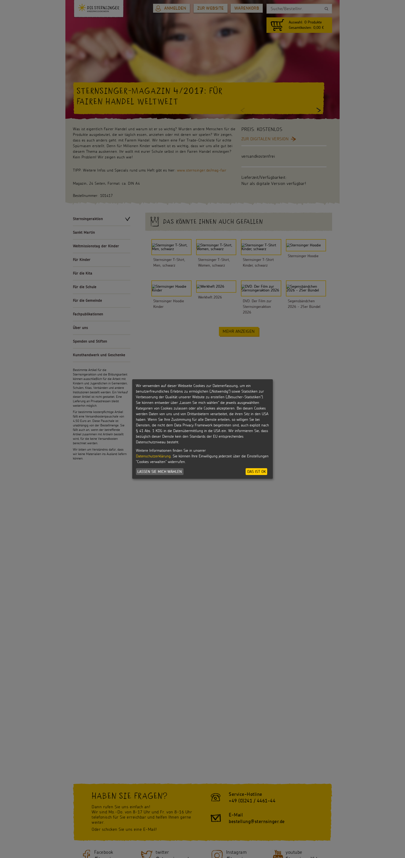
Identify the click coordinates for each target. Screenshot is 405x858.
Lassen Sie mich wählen (159, 471)
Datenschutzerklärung (153, 456)
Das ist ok (256, 471)
